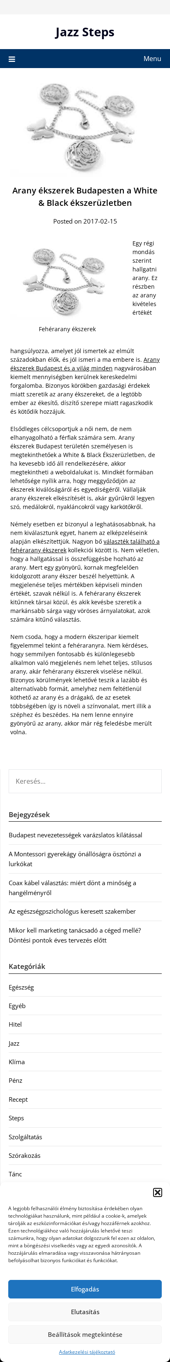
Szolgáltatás (25, 1137)
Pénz (15, 1080)
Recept (18, 1099)
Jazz (14, 1043)
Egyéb (17, 1005)
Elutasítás (85, 1312)
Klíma (17, 1062)
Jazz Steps (85, 32)
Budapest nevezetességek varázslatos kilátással (75, 835)
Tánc (15, 1174)
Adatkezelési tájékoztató (87, 1351)
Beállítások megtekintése (85, 1334)
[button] (157, 1192)
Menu (152, 58)
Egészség (21, 987)
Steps (16, 1118)
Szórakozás (24, 1155)
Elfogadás (85, 1289)
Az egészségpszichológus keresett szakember (72, 911)
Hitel (15, 1024)
